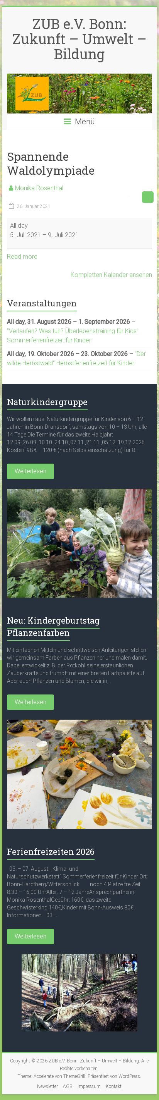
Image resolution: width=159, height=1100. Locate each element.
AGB (68, 1086)
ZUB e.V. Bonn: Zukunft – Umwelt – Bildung (79, 38)
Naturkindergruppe (47, 401)
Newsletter (47, 1086)
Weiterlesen (30, 471)
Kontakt (114, 1086)
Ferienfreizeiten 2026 (51, 851)
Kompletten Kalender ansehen (111, 274)
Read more (22, 256)
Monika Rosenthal (39, 188)
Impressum (89, 1086)
